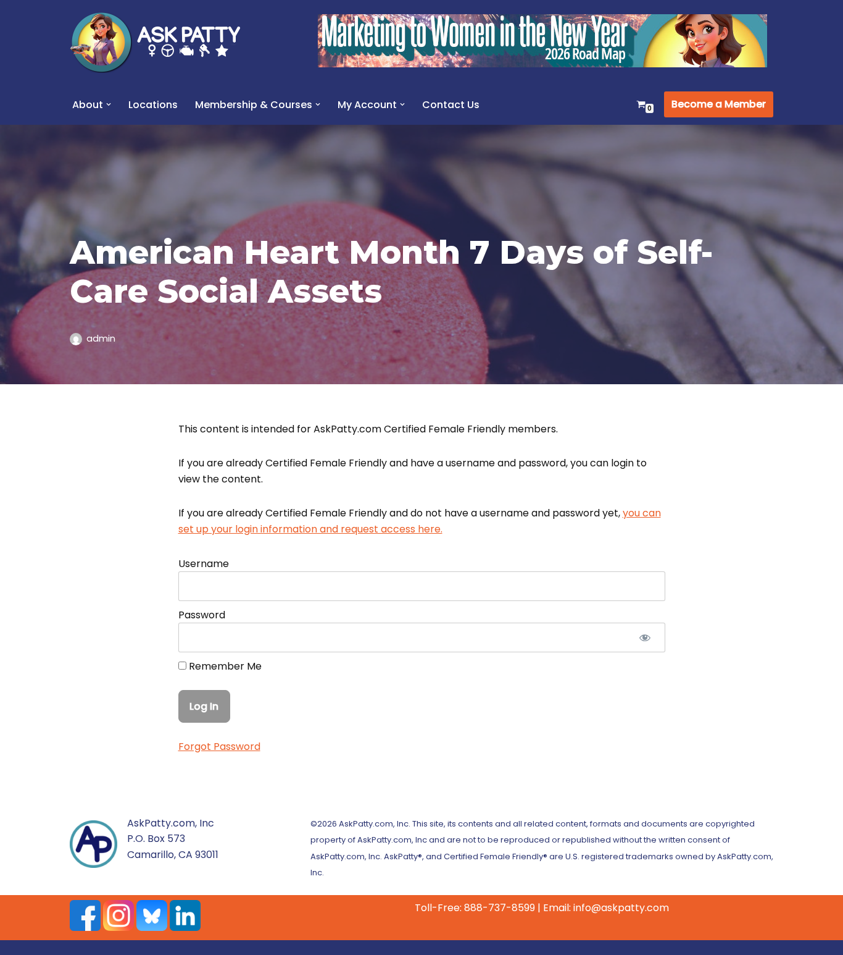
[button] (108, 104)
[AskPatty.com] (162, 42)
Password (201, 615)
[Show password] (645, 637)
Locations (153, 105)
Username (203, 564)
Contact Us (451, 105)
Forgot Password (219, 746)
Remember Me (224, 666)
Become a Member (718, 104)
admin (100, 338)
